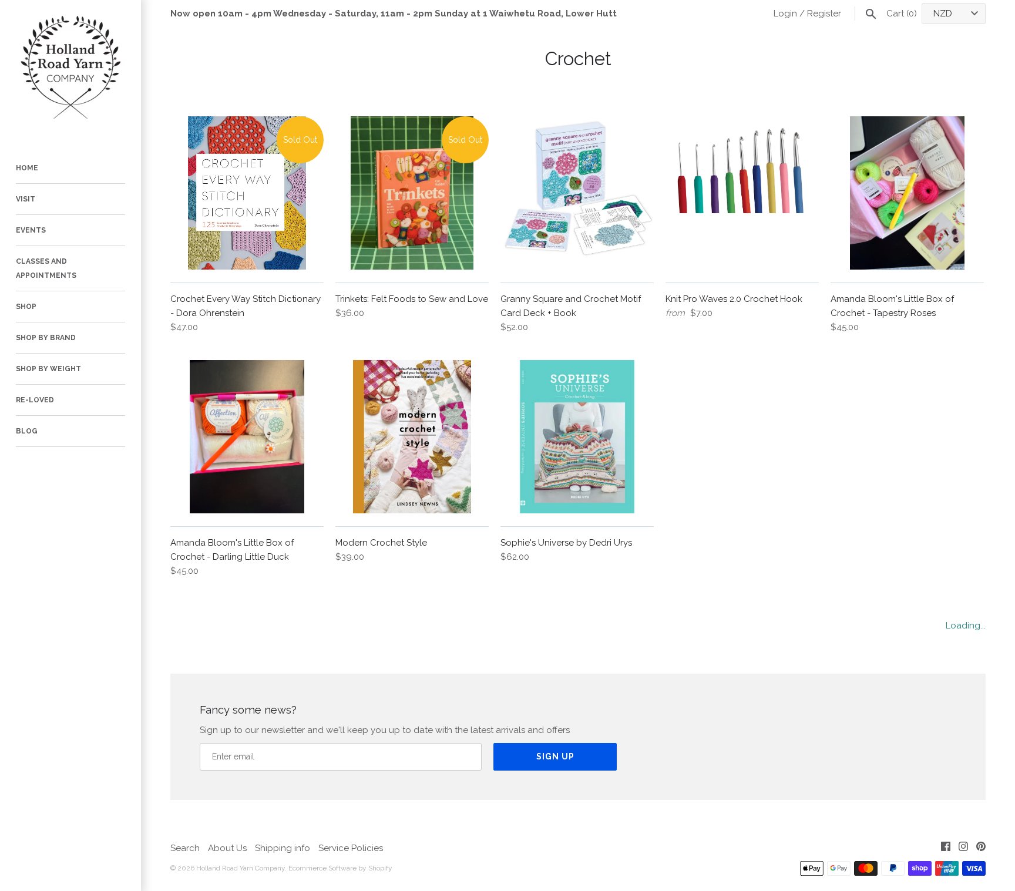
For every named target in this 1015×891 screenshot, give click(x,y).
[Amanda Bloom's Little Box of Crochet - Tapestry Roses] (907, 193)
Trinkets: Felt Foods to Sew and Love (411, 299)
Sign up (555, 756)
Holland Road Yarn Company (240, 868)
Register (824, 13)
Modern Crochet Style (381, 542)
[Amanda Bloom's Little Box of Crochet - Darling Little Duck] (247, 436)
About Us (227, 848)
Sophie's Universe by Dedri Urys (566, 542)
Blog (27, 431)
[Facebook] (945, 848)
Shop (26, 306)
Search (185, 848)
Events (31, 230)
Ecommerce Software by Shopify (340, 868)
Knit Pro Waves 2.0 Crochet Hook (734, 299)
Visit (25, 199)
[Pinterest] (981, 848)
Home (27, 168)
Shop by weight (48, 369)
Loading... (966, 625)
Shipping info (282, 848)
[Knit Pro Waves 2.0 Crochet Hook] (742, 193)
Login (785, 13)
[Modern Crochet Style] (412, 436)
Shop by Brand (46, 338)
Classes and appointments (46, 268)
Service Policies (350, 848)
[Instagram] (963, 848)
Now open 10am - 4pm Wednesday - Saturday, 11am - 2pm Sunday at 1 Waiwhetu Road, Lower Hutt (393, 13)
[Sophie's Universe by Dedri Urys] (577, 436)
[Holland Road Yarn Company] (70, 70)
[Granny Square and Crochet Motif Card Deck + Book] (577, 193)
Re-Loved (35, 400)
